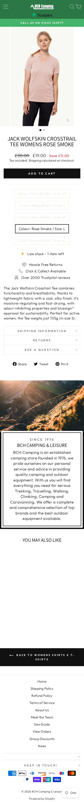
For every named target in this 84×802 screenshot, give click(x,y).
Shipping (35, 160)
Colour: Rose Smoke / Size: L (42, 228)
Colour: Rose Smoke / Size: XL (42, 240)
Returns (42, 340)
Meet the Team (42, 717)
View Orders (42, 731)
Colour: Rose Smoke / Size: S (42, 205)
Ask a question (42, 349)
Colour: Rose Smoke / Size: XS (41, 193)
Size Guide (42, 724)
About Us (42, 710)
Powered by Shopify (42, 798)
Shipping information (42, 331)
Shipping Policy (42, 688)
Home (42, 681)
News (42, 746)
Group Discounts (42, 739)
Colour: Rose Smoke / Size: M (42, 217)
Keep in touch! (41, 765)
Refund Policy (41, 696)
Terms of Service (42, 703)
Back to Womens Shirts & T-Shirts (45, 657)
